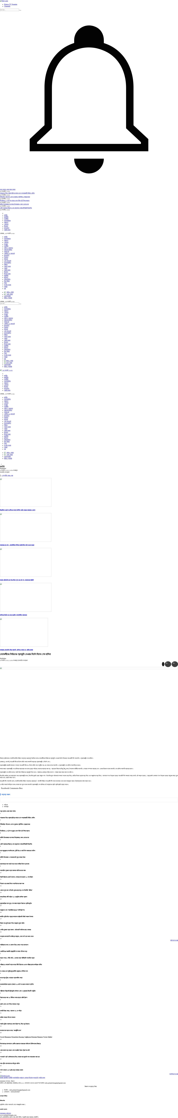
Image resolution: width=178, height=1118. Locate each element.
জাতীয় (5, 215)
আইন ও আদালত (8, 248)
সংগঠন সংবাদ (7, 285)
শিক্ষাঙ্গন (6, 257)
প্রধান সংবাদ (7, 266)
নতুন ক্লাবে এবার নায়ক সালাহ (7, 189)
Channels (7, 6)
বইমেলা (6, 259)
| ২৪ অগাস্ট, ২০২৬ (7, 370)
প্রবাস (5, 268)
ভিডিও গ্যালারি (8, 366)
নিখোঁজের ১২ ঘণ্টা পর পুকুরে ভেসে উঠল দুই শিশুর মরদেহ (14, 200)
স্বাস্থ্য (5, 287)
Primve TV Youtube (10, 4)
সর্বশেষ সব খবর (174, 940)
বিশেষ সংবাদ (7, 274)
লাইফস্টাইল (7, 279)
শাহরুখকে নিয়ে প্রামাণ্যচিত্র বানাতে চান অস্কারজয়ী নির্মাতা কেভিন (17, 193)
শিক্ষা (5, 283)
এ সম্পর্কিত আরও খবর (7, 475)
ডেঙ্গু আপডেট (7, 261)
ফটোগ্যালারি (7, 365)
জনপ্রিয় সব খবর (174, 1074)
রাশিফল (6, 277)
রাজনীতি (6, 217)
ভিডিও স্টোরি (9, 361)
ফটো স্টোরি (9, 363)
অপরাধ (6, 244)
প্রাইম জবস (7, 230)
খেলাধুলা (6, 224)
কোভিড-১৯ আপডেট (9, 253)
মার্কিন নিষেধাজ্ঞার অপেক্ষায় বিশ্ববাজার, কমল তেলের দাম (14, 204)
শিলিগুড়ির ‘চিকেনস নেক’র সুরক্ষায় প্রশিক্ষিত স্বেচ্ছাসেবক (15, 197)
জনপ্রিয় (6, 806)
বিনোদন (6, 226)
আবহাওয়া (6, 252)
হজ (5, 288)
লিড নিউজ (7, 281)
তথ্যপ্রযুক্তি (7, 263)
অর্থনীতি (6, 219)
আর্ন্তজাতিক (7, 221)
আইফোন (8, 1113)
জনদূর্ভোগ (6, 228)
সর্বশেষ (6, 805)
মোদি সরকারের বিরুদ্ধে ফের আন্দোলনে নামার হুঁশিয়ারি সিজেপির (16, 208)
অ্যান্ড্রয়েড (3, 1113)
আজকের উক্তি (8, 250)
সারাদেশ (6, 222)
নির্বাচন (6, 264)
